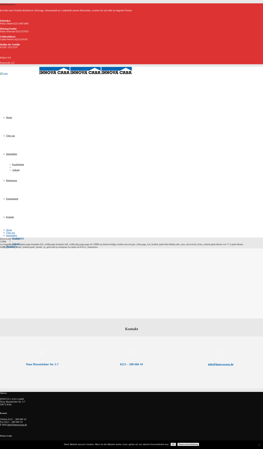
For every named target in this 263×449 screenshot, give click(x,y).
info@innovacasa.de (220, 364)
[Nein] (259, 444)
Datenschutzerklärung (188, 444)
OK (173, 444)
